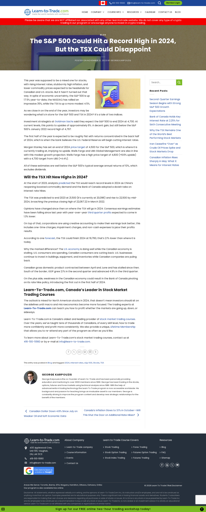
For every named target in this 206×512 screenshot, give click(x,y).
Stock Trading (112, 447)
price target (78, 147)
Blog (178, 12)
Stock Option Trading (116, 452)
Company (96, 12)
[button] (159, 3)
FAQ (164, 452)
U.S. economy (72, 249)
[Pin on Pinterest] (84, 352)
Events (70, 457)
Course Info (114, 12)
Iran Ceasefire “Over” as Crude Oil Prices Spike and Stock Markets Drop (165, 147)
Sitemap (166, 457)
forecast (50, 238)
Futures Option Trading (145, 452)
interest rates (76, 362)
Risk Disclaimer (175, 485)
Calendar (150, 12)
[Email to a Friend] (79, 352)
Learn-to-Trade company (80, 447)
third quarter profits (99, 212)
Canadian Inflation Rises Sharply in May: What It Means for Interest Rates (164, 161)
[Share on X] (73, 352)
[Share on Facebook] (68, 352)
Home (85, 12)
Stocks (96, 362)
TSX (102, 362)
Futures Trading (141, 457)
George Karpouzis (121, 60)
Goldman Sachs (64, 121)
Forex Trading (140, 447)
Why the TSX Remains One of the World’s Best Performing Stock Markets (165, 134)
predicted (64, 183)
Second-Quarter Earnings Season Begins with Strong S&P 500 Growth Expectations (165, 105)
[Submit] (179, 82)
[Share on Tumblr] (95, 352)
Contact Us (165, 12)
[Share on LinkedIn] (90, 352)
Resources (133, 12)
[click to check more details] (46, 12)
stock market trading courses (117, 319)
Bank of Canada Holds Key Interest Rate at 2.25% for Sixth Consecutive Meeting (165, 120)
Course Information (76, 452)
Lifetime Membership (122, 327)
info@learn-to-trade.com (142, 3)
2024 (67, 362)
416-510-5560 (118, 3)
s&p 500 (88, 362)
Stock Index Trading (115, 457)
